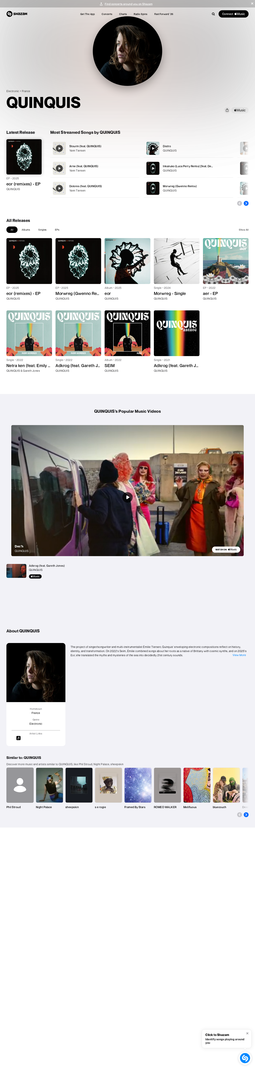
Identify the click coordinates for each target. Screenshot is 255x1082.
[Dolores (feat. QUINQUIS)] (95, 188)
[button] (252, 3)
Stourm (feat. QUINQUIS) (85, 146)
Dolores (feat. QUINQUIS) (85, 186)
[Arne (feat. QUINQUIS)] (95, 168)
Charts (123, 14)
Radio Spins (140, 14)
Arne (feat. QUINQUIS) (83, 166)
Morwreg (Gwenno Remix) (180, 186)
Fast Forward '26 (163, 14)
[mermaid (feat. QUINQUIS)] (246, 148)
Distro (167, 146)
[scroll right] (246, 203)
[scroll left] (239, 203)
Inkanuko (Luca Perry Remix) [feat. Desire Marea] (194, 166)
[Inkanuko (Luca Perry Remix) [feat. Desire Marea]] (188, 168)
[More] (135, 148)
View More (239, 655)
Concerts (107, 14)
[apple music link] (240, 110)
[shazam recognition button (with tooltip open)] (245, 1058)
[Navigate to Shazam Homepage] (16, 14)
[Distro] (188, 148)
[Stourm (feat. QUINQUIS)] (95, 148)
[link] (226, 550)
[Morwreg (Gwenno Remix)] (188, 188)
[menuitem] (87, 14)
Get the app (87, 14)
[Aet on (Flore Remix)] (246, 168)
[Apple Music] (12, 195)
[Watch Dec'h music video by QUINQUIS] (127, 497)
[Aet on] (246, 188)
